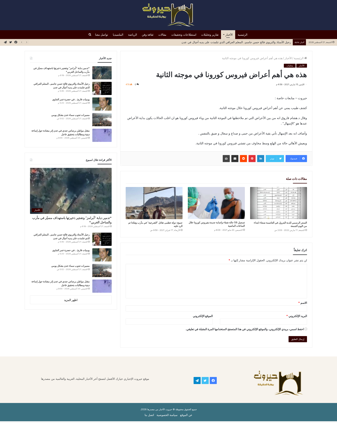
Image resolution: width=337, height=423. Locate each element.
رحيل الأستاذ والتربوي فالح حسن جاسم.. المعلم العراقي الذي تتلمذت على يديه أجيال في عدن (236, 42)
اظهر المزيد (70, 300)
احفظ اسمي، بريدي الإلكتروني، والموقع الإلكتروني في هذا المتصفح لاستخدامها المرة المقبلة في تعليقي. (245, 329)
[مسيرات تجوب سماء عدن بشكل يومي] (102, 119)
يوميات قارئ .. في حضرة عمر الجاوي (71, 99)
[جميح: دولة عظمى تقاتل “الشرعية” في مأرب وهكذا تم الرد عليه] (154, 203)
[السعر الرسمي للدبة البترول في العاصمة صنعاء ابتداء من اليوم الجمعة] (278, 203)
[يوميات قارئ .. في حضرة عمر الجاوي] (102, 104)
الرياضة (132, 34)
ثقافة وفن (147, 34)
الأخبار (229, 34)
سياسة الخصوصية (167, 415)
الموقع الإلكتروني (203, 316)
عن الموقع (186, 415)
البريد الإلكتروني (296, 316)
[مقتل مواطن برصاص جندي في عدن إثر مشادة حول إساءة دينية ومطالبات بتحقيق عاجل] (102, 135)
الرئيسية (242, 34)
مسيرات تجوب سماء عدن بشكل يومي (70, 114)
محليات (289, 65)
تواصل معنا (101, 34)
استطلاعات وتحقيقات (183, 34)
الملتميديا (118, 34)
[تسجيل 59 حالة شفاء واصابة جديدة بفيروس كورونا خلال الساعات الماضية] (216, 203)
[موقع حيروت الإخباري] (168, 15)
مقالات (162, 34)
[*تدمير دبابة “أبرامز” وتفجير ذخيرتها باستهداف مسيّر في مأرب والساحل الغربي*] (102, 72)
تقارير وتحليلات (210, 34)
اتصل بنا (149, 415)
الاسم (302, 302)
